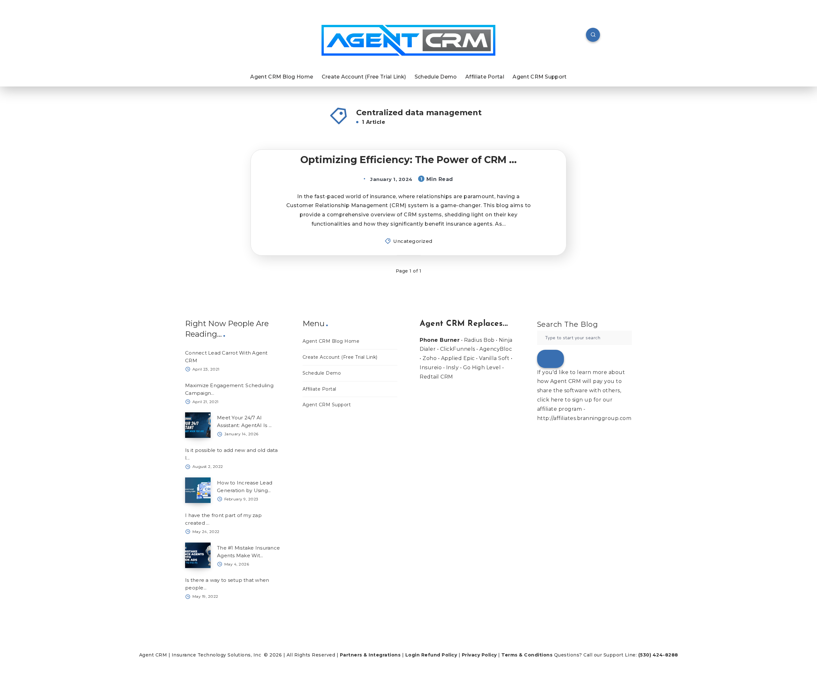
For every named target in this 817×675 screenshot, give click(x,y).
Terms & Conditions (526, 655)
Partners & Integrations (370, 655)
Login (412, 655)
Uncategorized (413, 241)
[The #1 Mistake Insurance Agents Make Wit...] (198, 555)
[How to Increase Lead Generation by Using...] (198, 490)
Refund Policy (439, 655)
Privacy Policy (479, 655)
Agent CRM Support (539, 77)
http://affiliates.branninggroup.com (584, 418)
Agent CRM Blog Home (281, 77)
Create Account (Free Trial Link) (364, 77)
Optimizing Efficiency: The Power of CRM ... (408, 160)
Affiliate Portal (484, 77)
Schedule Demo (436, 77)
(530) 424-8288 (658, 655)
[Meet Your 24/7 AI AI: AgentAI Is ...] (198, 425)
